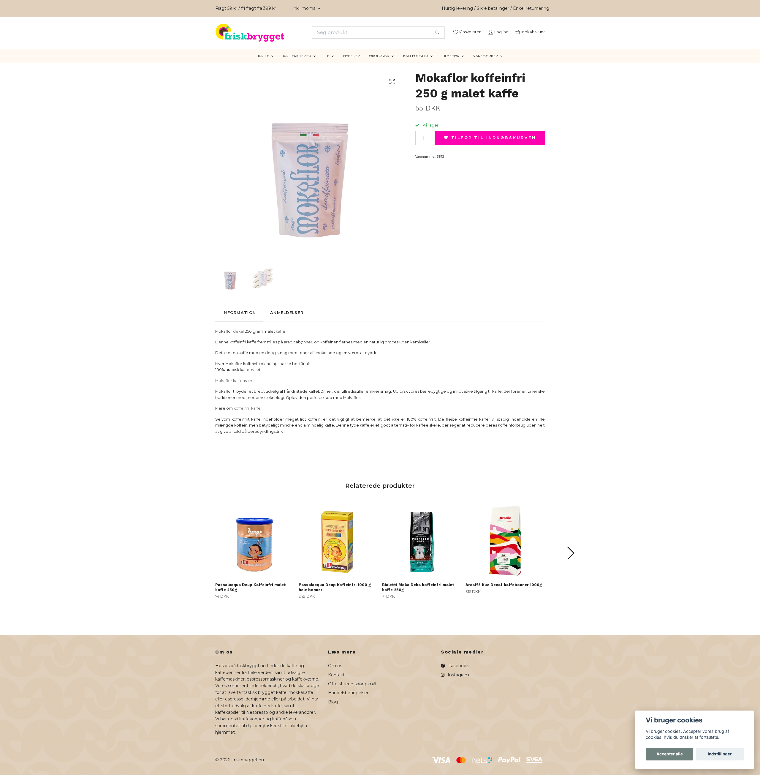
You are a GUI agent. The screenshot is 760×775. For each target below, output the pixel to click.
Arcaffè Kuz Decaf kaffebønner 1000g (504, 592)
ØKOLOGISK (379, 63)
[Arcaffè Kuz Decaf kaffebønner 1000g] (505, 548)
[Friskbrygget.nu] (298, 32)
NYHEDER (351, 63)
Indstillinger (720, 754)
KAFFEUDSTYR (415, 63)
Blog (333, 709)
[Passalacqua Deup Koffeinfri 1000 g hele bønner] (338, 548)
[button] (570, 560)
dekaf (238, 338)
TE (327, 63)
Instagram (457, 682)
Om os (335, 673)
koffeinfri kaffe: (248, 415)
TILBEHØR (450, 63)
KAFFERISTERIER (297, 63)
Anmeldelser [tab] (286, 320)
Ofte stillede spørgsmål (352, 691)
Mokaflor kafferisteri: (234, 388)
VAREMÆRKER (485, 63)
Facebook (458, 673)
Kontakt (336, 682)
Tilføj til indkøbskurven (493, 145)
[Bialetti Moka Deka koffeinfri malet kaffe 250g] (421, 548)
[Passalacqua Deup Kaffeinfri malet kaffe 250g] (254, 548)
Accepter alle (669, 754)
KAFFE (263, 63)
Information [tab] (239, 320)
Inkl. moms (304, 8)
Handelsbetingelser (348, 700)
